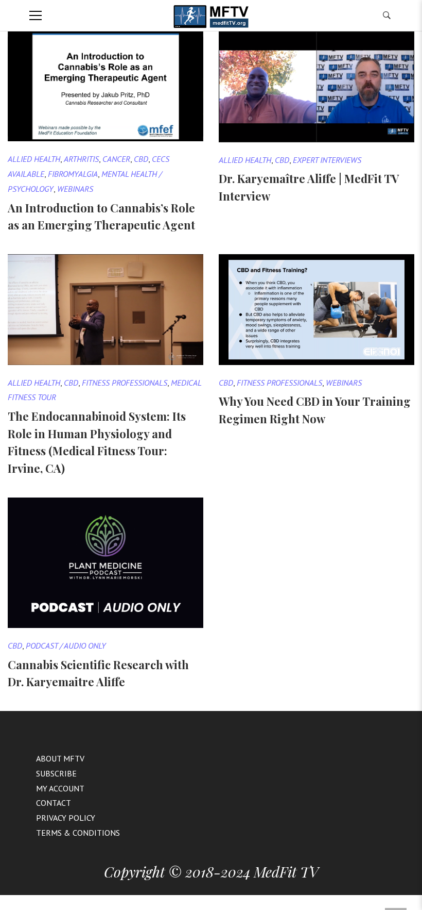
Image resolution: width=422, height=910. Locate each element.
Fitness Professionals (124, 382)
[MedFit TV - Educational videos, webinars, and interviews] (210, 15)
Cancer (116, 159)
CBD (141, 159)
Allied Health (34, 159)
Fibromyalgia (73, 174)
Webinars (75, 189)
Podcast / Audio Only (66, 645)
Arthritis (81, 159)
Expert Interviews (327, 160)
